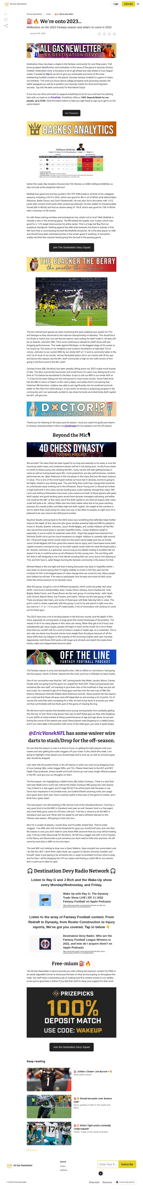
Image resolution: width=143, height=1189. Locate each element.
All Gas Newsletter (34, 14)
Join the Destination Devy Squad (71, 1047)
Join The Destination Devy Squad (71, 247)
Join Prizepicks (71, 113)
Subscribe (128, 4)
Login (115, 4)
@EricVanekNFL (47, 733)
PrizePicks (56, 97)
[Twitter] (101, 1173)
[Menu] (138, 3)
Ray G (49, 74)
